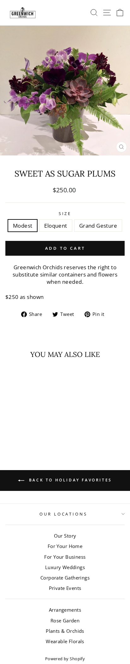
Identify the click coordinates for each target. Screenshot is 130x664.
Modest (22, 225)
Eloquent (55, 225)
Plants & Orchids (65, 631)
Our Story (65, 536)
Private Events (65, 588)
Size (65, 213)
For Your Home (65, 546)
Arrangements (65, 610)
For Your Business (65, 557)
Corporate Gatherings (65, 577)
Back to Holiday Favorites (69, 480)
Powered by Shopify (65, 658)
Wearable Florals (65, 641)
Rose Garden (65, 620)
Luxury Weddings (65, 567)
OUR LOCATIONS (63, 514)
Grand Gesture (98, 225)
